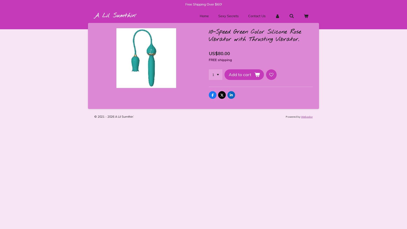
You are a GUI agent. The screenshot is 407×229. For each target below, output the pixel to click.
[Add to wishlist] (271, 74)
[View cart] (306, 16)
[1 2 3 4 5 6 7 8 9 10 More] (215, 74)
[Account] (277, 16)
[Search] (291, 16)
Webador (307, 116)
